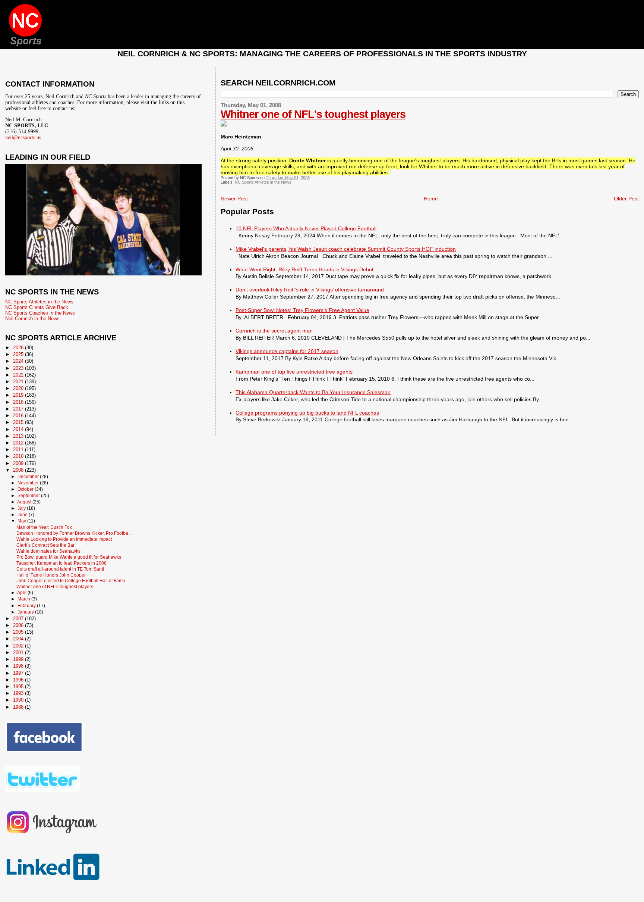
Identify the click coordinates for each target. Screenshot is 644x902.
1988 (19, 707)
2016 (19, 415)
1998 (19, 666)
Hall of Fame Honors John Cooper (51, 574)
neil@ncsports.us (23, 137)
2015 (19, 422)
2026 (19, 347)
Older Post (626, 199)
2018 (19, 402)
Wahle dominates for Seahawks (48, 551)
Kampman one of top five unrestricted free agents (294, 372)
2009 (19, 463)
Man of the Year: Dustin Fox (44, 527)
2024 (19, 361)
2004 (19, 639)
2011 (19, 449)
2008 (19, 470)
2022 (19, 375)
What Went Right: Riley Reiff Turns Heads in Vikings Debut (304, 269)
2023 (19, 368)
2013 (19, 436)
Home (431, 199)
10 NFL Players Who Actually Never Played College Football (306, 228)
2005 (19, 632)
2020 (19, 388)
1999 (19, 659)
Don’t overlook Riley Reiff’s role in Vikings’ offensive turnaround (310, 290)
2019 (19, 395)
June (23, 514)
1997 (19, 673)
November (29, 483)
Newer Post (234, 199)
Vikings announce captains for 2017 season (287, 351)
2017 (19, 409)
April (22, 592)
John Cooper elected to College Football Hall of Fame (70, 580)
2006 (19, 625)
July (22, 508)
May (22, 521)
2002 (19, 646)
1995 (19, 686)
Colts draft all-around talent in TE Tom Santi (60, 569)
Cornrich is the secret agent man (274, 331)
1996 (19, 680)
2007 (19, 618)
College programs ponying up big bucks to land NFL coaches (307, 413)
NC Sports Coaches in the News (40, 313)
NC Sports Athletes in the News (263, 182)
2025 (19, 354)
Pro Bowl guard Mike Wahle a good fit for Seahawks (68, 557)
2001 (19, 652)
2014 (19, 429)
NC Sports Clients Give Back (36, 307)
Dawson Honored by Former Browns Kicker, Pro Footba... (74, 533)
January (26, 612)
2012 (19, 443)
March (24, 599)
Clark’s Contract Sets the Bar (45, 545)
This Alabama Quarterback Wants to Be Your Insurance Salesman (313, 392)
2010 (19, 456)
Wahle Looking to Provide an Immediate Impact (64, 539)
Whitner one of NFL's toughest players (313, 114)
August (24, 502)
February (27, 605)
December (29, 476)
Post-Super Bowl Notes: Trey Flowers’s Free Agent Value (302, 310)
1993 (19, 693)
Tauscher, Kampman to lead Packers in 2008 (61, 563)
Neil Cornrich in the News (32, 318)
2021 (19, 381)
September (29, 495)
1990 (19, 700)
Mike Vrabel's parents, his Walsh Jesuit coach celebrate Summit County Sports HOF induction (346, 249)
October (26, 489)
